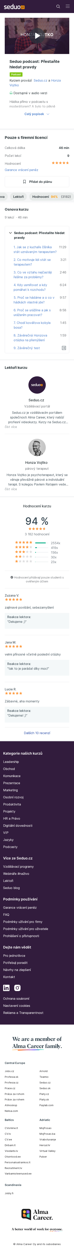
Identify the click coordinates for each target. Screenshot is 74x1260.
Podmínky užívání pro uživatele (25, 929)
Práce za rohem (14, 1099)
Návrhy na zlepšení (17, 970)
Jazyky (8, 840)
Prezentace (11, 783)
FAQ (6, 915)
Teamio (44, 1076)
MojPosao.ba (47, 1133)
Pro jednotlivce (14, 956)
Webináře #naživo (16, 874)
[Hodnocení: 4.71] (60, 163)
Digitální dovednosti (17, 826)
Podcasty (10, 847)
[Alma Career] (37, 1214)
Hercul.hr (44, 1145)
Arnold (43, 1071)
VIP (5, 833)
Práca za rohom (14, 1093)
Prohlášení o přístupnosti (21, 936)
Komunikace (12, 776)
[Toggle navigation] (58, 6)
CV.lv (8, 1133)
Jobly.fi (9, 1193)
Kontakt (9, 977)
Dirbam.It (10, 1145)
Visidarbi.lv (11, 1150)
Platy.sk (44, 1099)
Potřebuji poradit (15, 963)
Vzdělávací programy (18, 867)
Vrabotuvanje (47, 1139)
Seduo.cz (40, 80)
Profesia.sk (11, 1076)
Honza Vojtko (36, 462)
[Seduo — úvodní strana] (14, 6)
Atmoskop (11, 1105)
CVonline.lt (11, 1128)
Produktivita (12, 804)
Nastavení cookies (16, 1006)
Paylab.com (46, 1105)
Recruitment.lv (13, 1168)
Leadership (11, 762)
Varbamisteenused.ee (18, 1173)
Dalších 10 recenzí (37, 733)
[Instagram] (17, 988)
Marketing (10, 790)
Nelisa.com (11, 1110)
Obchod (9, 769)
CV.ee (8, 1139)
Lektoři (18, 197)
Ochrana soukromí (16, 999)
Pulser (43, 1156)
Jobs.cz (9, 1071)
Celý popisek (34, 114)
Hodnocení (51, 197)
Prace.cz (10, 1088)
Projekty (9, 811)
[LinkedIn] (6, 988)
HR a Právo (11, 818)
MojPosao (45, 1128)
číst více (11, 427)
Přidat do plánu (40, 182)
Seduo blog (11, 888)
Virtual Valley (47, 1150)
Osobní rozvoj (13, 797)
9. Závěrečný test (27, 348)
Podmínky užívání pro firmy (22, 922)
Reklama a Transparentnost (23, 1013)
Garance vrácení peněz (21, 170)
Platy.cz (44, 1093)
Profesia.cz (11, 1082)
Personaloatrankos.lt (17, 1162)
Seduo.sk (45, 1088)
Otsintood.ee (13, 1156)
